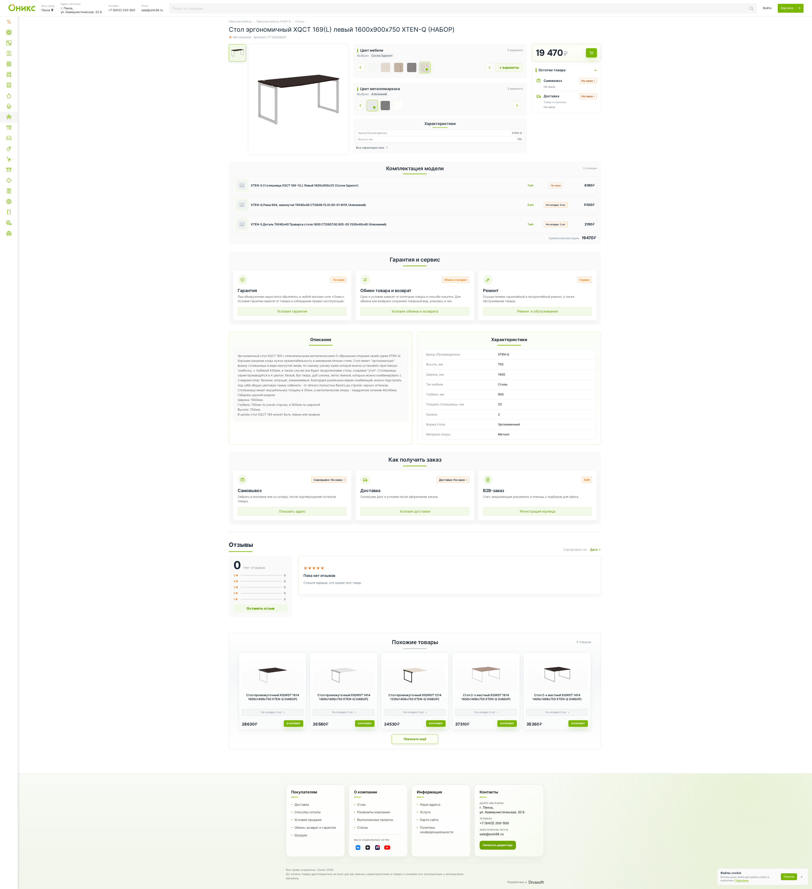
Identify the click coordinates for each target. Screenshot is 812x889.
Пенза (45, 10)
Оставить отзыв (260, 608)
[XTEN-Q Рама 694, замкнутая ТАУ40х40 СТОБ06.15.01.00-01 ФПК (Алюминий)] (242, 205)
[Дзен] (368, 848)
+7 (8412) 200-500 (494, 823)
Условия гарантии (292, 311)
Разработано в (517, 882)
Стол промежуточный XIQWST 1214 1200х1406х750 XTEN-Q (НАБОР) (414, 697)
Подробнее (742, 880)
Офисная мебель (240, 21)
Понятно (789, 876)
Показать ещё (415, 739)
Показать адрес (292, 511)
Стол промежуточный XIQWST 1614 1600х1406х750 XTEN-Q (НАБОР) (272, 697)
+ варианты (509, 67)
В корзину (293, 723)
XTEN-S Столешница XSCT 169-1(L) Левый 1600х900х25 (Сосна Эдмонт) (305, 185)
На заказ (588, 80)
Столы (299, 21)
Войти (767, 8)
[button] (298, 99)
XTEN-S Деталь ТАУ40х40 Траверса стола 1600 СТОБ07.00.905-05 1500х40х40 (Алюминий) (319, 224)
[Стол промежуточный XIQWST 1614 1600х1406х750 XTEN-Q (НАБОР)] (272, 673)
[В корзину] (591, 53)
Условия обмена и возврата (415, 311)
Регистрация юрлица (537, 511)
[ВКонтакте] (358, 848)
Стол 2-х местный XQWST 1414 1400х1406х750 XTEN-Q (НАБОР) (557, 697)
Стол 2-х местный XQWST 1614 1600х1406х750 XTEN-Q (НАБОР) (486, 697)
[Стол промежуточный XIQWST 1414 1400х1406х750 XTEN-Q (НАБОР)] (343, 673)
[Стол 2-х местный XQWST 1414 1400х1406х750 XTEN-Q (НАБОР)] (557, 673)
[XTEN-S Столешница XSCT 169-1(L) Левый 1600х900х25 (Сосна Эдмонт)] (242, 185)
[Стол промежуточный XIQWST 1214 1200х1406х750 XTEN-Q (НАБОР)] (415, 673)
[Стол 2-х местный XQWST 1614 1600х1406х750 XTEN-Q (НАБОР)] (486, 673)
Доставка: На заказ (452, 480)
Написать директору (498, 844)
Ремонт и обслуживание (537, 311)
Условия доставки (415, 511)
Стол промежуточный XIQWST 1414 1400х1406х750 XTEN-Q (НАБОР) (343, 697)
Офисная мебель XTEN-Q (273, 21)
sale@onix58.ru (492, 834)
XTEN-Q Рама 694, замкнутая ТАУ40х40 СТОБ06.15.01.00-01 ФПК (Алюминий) (308, 205)
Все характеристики (370, 147)
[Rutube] (377, 848)
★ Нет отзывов (240, 37)
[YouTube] (387, 848)
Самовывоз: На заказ (328, 480)
